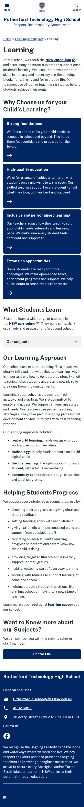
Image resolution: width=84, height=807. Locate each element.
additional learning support (53, 605)
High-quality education (27, 169)
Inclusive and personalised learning (39, 215)
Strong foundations (24, 123)
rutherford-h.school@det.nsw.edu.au (42, 699)
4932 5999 (22, 708)
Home (7, 39)
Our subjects (43, 342)
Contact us (42, 654)
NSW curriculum (60, 60)
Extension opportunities (28, 261)
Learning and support (29, 39)
